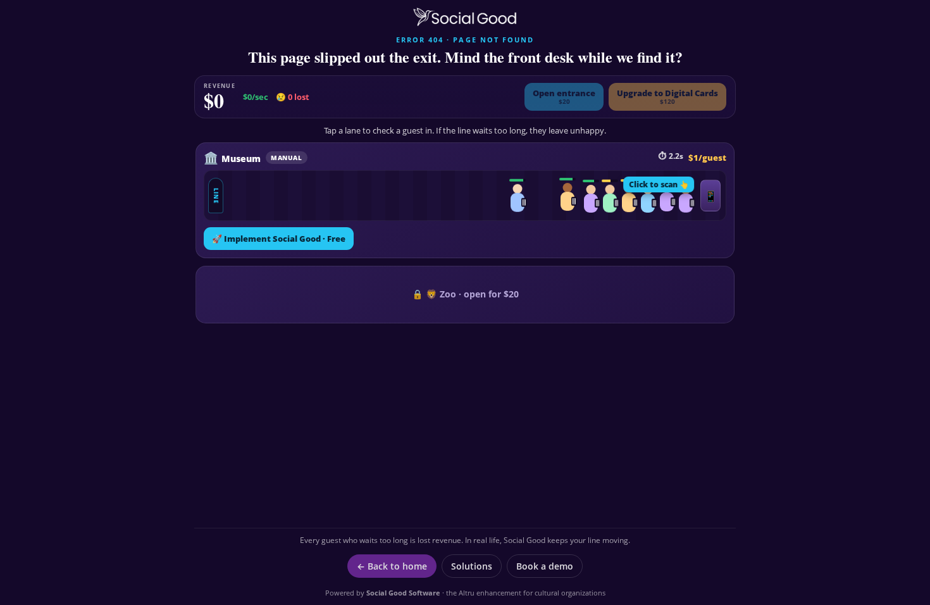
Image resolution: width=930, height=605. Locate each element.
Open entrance (564, 96)
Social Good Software (403, 592)
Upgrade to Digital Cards (667, 96)
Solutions (471, 566)
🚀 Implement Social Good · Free (278, 238)
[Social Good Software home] (465, 17)
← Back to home (392, 566)
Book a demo (544, 566)
